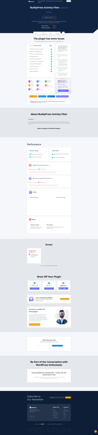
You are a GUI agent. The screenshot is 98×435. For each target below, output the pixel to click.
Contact (65, 417)
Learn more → (44, 102)
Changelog (57, 33)
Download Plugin (33, 96)
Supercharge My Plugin (35, 324)
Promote (65, 409)
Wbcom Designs (55, 128)
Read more (42, 265)
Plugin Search (55, 415)
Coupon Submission (55, 414)
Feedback (65, 414)
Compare (50, 33)
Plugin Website (42, 96)
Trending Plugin (55, 412)
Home (54, 409)
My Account (39, 2)
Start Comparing (64, 298)
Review (36, 33)
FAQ (64, 415)
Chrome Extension (55, 417)
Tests (44, 33)
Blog (64, 412)
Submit (57, 345)
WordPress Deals (66, 410)
